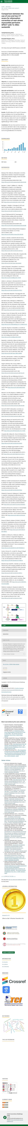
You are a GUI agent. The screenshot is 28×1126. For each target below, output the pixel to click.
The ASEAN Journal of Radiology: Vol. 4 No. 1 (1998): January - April (15, 871)
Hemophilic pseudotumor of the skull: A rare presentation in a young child (14, 856)
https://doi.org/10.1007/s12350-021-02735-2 (12, 250)
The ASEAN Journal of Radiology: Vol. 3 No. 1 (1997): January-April (15, 850)
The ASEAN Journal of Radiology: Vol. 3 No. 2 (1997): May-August (15, 811)
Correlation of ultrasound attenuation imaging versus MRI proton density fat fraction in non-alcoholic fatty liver (14, 819)
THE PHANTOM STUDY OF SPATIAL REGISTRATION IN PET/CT (15, 744)
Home (2, 6)
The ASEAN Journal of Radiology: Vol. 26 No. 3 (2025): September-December (14, 858)
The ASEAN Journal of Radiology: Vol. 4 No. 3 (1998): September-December (14, 771)
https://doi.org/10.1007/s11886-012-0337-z (11, 211)
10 (12, 876)
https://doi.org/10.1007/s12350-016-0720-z (11, 490)
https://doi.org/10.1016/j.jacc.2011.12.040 (14, 202)
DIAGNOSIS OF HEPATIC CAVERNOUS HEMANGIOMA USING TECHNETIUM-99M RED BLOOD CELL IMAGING (14, 847)
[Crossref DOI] (14, 984)
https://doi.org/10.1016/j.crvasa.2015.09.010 (12, 234)
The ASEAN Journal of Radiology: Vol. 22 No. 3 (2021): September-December (15, 837)
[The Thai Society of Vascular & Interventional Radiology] (14, 946)
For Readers (5, 962)
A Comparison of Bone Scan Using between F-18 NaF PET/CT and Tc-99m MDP (14, 732)
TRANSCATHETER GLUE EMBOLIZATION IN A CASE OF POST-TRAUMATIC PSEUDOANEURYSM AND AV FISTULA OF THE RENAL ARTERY (15, 868)
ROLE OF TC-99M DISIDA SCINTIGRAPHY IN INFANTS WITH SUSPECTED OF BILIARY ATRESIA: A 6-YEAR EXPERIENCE (15, 768)
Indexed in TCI (6, 915)
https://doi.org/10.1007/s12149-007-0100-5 (14, 310)
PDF (5, 625)
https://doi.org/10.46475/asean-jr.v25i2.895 (15, 47)
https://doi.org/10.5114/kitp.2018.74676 (11, 337)
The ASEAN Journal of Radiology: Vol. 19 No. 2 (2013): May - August (13, 735)
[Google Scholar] (6, 993)
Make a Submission (8, 952)
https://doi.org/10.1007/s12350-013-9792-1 (11, 290)
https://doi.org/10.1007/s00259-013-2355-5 (14, 454)
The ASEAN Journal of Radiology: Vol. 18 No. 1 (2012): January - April (14, 755)
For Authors (5, 964)
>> (15, 876)
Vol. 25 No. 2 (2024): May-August (10, 8)
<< (2, 876)
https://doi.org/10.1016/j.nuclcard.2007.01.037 (12, 373)
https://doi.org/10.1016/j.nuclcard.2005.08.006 (12, 405)
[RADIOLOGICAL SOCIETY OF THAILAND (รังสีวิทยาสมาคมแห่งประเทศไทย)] (14, 935)
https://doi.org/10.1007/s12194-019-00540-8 (14, 504)
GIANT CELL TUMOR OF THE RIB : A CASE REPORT (14, 790)
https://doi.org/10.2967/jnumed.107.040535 (12, 560)
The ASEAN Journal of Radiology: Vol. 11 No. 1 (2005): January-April (14, 747)
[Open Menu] (1, 1)
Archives (8, 6)
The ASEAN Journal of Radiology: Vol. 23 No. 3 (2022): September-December (15, 821)
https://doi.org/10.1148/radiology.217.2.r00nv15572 (14, 324)
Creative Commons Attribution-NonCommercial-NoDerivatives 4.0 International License (12, 690)
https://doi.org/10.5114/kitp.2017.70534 (11, 277)
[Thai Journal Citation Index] (13, 1007)
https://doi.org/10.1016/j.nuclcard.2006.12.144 (12, 416)
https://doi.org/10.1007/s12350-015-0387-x (11, 573)
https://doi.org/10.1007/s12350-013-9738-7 (11, 598)
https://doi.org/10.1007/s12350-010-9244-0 (11, 443)
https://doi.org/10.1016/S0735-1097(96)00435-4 (12, 548)
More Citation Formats (9, 654)
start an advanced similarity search (17, 879)
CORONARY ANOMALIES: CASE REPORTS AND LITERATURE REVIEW (14, 799)
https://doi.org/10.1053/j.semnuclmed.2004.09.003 (13, 182)
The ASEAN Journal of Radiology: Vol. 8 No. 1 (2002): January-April (14, 793)
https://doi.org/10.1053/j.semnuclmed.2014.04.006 (13, 225)
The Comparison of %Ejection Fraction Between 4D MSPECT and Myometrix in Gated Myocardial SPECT (15, 751)
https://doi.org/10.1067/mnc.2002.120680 (11, 353)
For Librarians (5, 966)
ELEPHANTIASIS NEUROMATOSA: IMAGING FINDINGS (15, 808)
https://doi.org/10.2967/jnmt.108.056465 (11, 263)
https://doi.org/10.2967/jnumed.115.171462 (14, 430)
